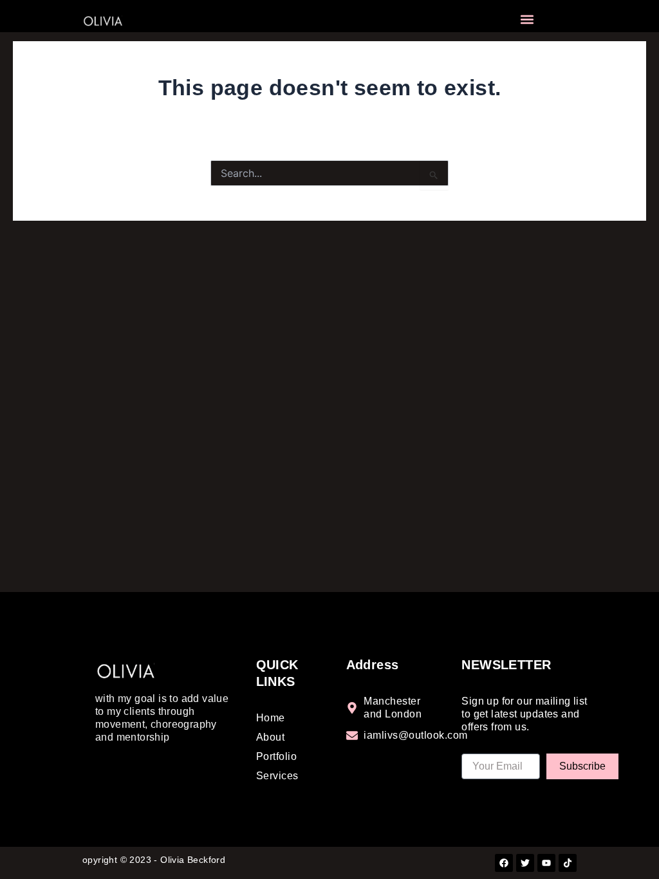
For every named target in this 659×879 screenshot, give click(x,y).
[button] (527, 19)
